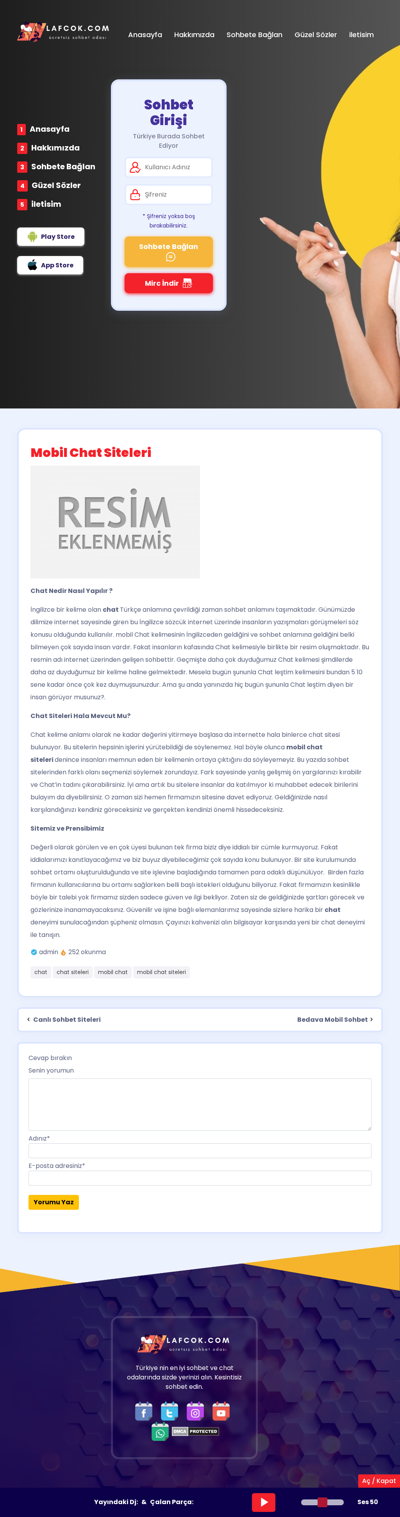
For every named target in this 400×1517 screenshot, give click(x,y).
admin (48, 951)
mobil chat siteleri (161, 972)
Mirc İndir (162, 283)
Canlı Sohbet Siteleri (66, 1019)
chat (40, 972)
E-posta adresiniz (57, 1165)
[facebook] (146, 1410)
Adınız (39, 1138)
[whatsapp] (160, 1431)
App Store (57, 265)
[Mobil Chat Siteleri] (200, 522)
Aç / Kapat (379, 1480)
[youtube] (223, 1410)
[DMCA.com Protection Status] (195, 1431)
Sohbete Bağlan (63, 166)
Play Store (58, 236)
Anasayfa (50, 129)
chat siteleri (73, 972)
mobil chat (113, 972)
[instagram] (197, 1410)
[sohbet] (64, 32)
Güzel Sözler (56, 185)
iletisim (46, 204)
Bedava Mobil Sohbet (332, 1019)
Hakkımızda (55, 147)
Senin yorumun (51, 1070)
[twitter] (171, 1410)
